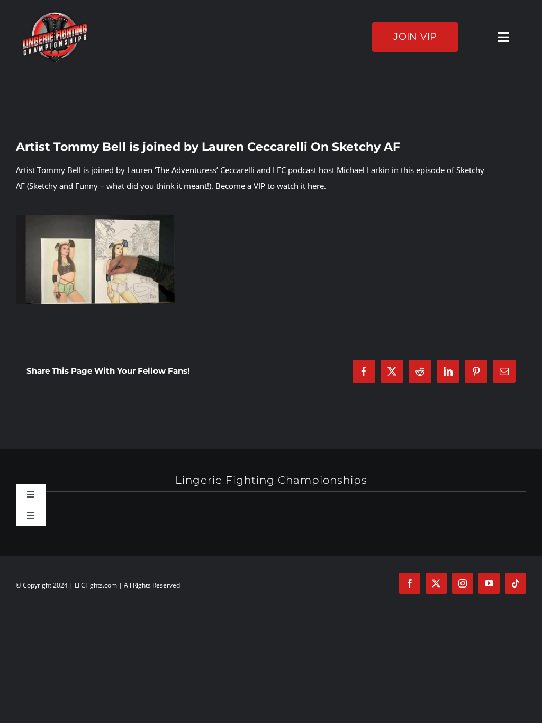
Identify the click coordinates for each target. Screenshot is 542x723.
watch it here (300, 185)
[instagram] (462, 583)
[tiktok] (515, 583)
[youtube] (489, 583)
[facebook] (409, 583)
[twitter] (436, 583)
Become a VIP (240, 185)
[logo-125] (55, 14)
